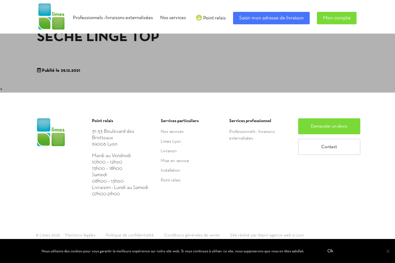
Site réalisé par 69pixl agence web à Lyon (267, 235)
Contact (329, 147)
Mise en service (175, 161)
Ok (330, 251)
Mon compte (336, 18)
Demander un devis (329, 126)
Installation (170, 170)
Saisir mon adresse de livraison (271, 18)
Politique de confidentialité (130, 235)
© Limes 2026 (48, 235)
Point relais (170, 180)
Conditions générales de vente (192, 235)
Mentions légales (80, 235)
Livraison (169, 151)
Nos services (172, 132)
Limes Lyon (171, 141)
